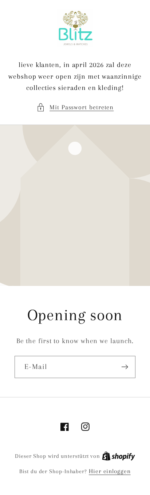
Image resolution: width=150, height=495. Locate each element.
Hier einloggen (110, 471)
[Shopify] (118, 455)
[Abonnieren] (124, 367)
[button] (75, 107)
